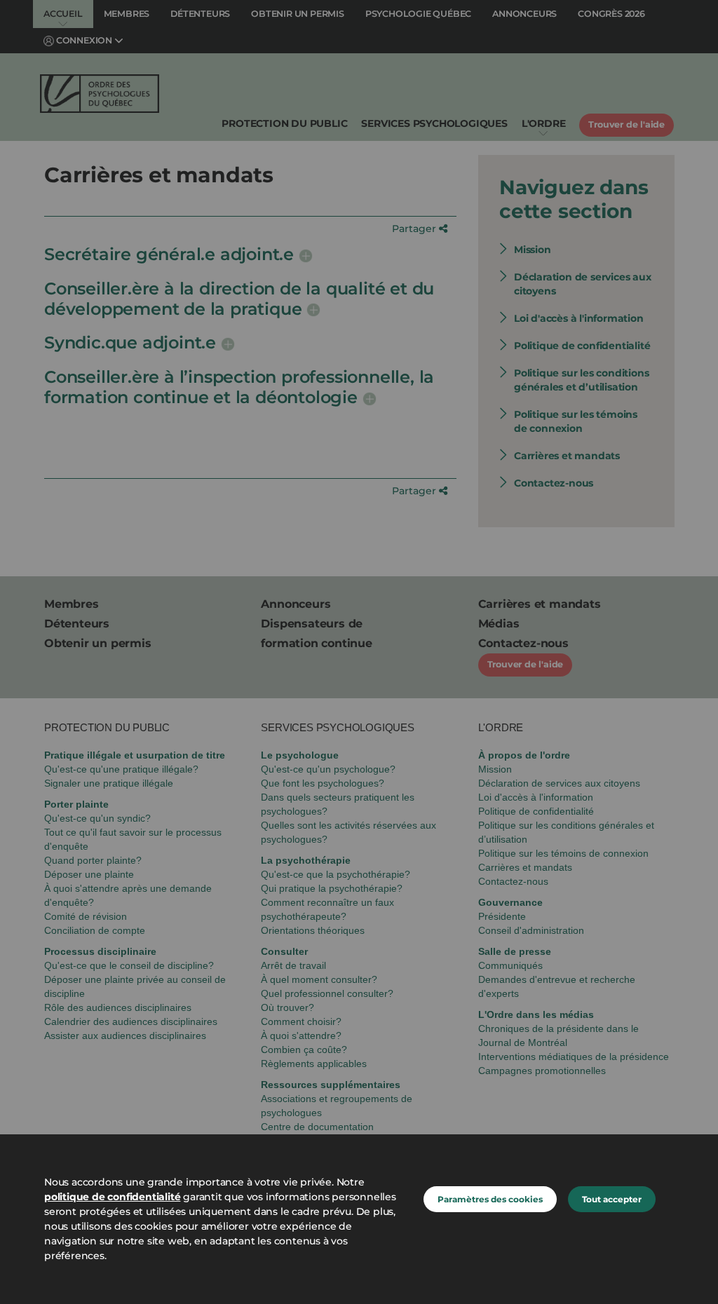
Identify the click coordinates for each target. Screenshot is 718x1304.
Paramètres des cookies (490, 1199)
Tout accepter (612, 1199)
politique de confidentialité (112, 1196)
